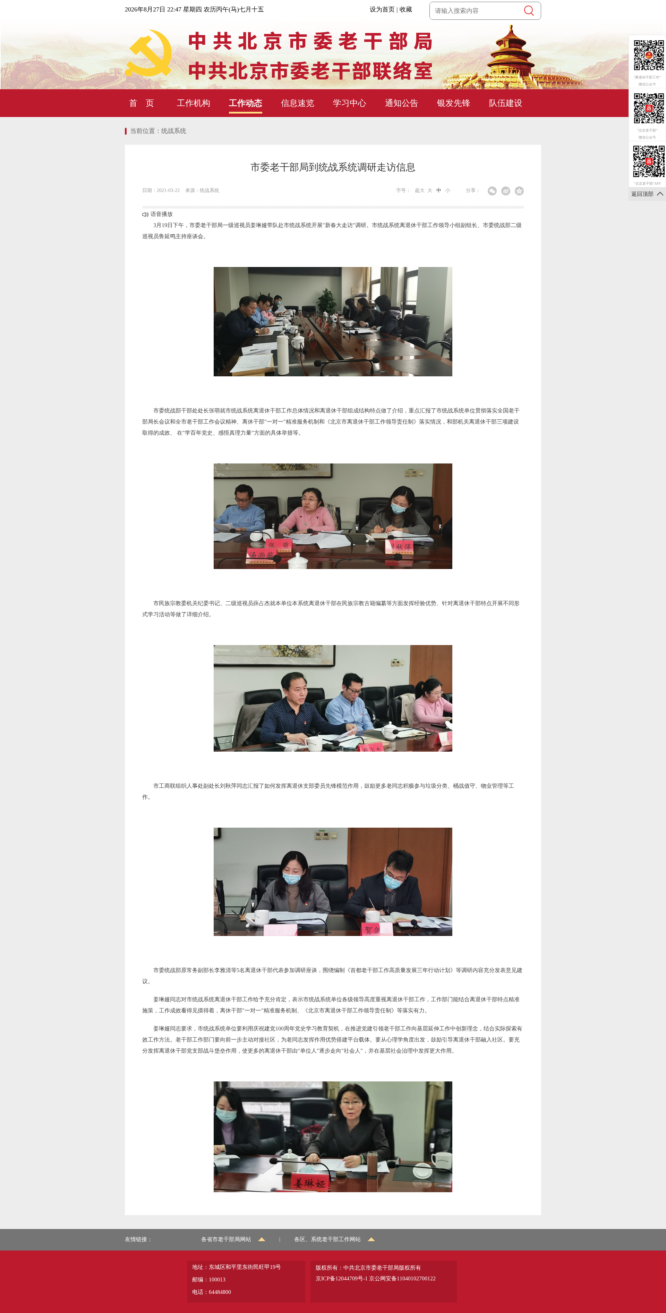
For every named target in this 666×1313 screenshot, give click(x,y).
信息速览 (297, 103)
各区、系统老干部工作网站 (327, 1239)
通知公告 (401, 103)
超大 (420, 190)
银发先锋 (453, 103)
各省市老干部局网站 (226, 1239)
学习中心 (349, 103)
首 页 (141, 103)
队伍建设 (505, 103)
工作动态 (245, 103)
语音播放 (162, 214)
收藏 (406, 9)
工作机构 (193, 103)
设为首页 (382, 9)
